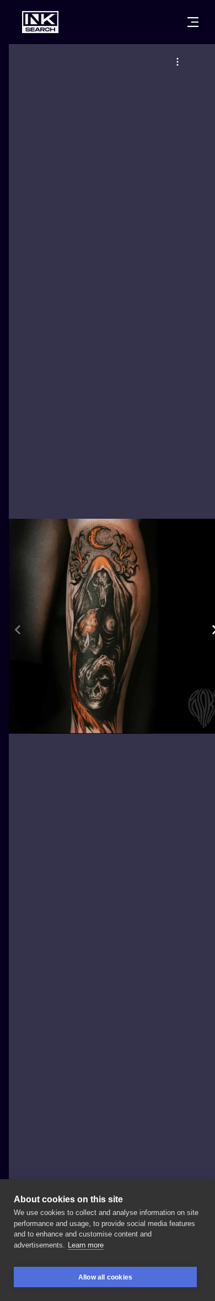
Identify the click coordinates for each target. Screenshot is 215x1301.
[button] (177, 62)
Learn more (86, 1245)
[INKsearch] (40, 22)
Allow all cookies (105, 1277)
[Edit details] (177, 62)
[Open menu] (193, 22)
